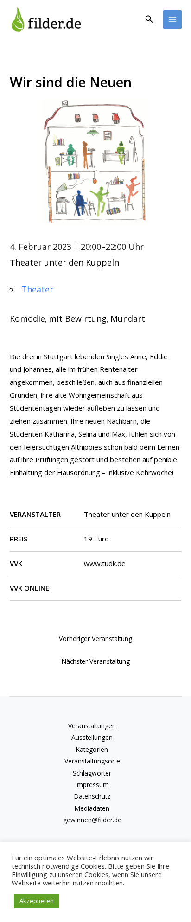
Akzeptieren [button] (36, 901)
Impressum (92, 784)
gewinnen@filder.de (92, 819)
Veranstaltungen (92, 725)
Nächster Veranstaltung (96, 661)
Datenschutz (92, 796)
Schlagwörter (92, 773)
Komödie (27, 318)
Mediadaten (92, 808)
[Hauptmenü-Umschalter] (172, 19)
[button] (149, 19)
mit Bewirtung (78, 318)
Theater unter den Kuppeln (64, 262)
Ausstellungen (92, 737)
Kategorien (92, 749)
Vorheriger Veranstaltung (95, 638)
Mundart (127, 318)
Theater (37, 289)
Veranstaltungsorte (92, 761)
